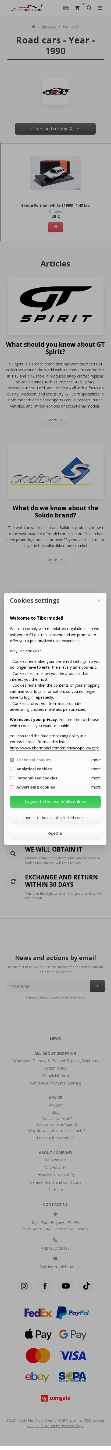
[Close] (98, 600)
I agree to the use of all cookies (55, 802)
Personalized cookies (37, 778)
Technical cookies (33, 759)
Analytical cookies (34, 769)
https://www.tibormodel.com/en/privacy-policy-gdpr (54, 747)
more (96, 759)
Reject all (55, 833)
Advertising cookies (35, 787)
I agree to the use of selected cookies (55, 817)
